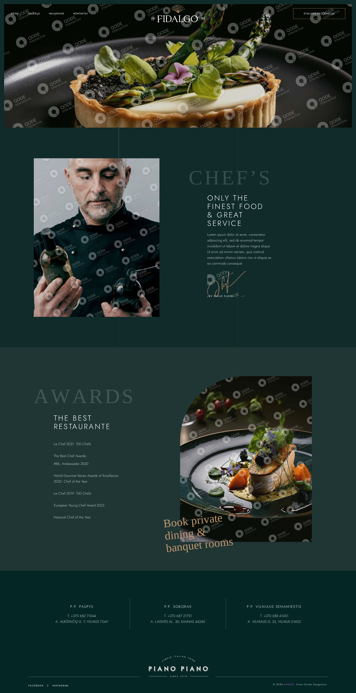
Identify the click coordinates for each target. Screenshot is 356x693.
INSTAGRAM (60, 685)
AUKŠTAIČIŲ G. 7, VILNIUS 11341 (84, 621)
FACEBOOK (36, 685)
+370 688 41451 (275, 615)
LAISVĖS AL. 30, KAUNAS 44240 (180, 621)
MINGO (289, 684)
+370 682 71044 (83, 615)
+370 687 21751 (179, 615)
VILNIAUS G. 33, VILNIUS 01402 (276, 621)
